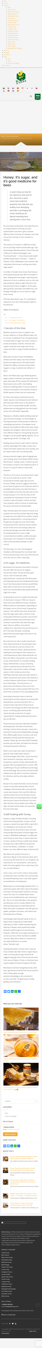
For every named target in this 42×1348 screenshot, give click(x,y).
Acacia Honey (5, 1252)
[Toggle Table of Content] (4, 315)
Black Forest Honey (7, 1257)
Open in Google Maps (9, 1315)
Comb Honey (5, 1269)
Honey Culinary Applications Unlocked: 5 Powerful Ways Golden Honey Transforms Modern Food (22, 1182)
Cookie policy (5, 1333)
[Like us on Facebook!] (9, 1323)
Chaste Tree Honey (7, 1267)
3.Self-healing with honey (17, 323)
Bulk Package (5, 1265)
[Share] (19, 991)
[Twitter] (8, 991)
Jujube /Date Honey (7, 1277)
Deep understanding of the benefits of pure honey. (20, 1032)
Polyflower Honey (6, 1284)
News (6, 1113)
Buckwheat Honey (6, 1260)
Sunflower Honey (6, 1294)
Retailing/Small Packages (8, 1289)
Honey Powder (5, 1274)
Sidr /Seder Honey (6, 1291)
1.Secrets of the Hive (15, 317)
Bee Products (5, 1255)
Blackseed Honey (6, 1262)
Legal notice (32, 1331)
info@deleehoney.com (13, 1129)
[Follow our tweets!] (12, 1323)
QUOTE (38, 97)
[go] (36, 1101)
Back (5, 1)
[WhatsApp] (15, 991)
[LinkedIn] (12, 991)
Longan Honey (5, 1281)
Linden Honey (5, 1279)
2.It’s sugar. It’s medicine (17, 320)
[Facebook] (5, 991)
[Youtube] (15, 1323)
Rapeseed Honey (6, 1286)
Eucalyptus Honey (6, 1272)
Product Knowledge (30, 167)
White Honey (5, 1296)
